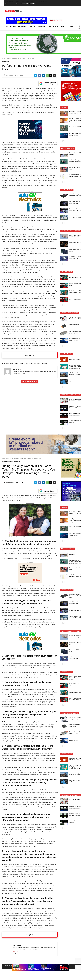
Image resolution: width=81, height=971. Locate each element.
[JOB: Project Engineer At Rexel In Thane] (64, 381)
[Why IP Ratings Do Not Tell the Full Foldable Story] (64, 203)
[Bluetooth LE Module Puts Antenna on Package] (64, 236)
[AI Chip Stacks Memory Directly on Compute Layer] (64, 258)
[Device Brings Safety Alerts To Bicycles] (64, 251)
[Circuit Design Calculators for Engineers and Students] (64, 400)
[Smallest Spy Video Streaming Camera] (64, 169)
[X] (67, 1)
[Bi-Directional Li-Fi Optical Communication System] (64, 113)
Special (7, 58)
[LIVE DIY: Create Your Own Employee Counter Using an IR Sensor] (64, 277)
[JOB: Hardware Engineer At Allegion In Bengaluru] (64, 374)
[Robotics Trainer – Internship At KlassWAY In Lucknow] (64, 359)
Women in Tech (29, 363)
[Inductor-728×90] (34, 23)
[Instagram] (63, 1)
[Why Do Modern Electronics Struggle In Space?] (64, 135)
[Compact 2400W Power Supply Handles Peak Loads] (64, 340)
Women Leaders (37, 363)
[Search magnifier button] (79, 27)
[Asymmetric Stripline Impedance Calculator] (64, 422)
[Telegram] (35, 75)
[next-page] (63, 141)
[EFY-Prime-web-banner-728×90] (40, 970)
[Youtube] (70, 1)
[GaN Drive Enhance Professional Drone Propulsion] (64, 333)
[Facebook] (61, 1)
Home (3, 58)
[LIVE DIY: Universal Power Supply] (64, 285)
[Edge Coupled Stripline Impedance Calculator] (64, 415)
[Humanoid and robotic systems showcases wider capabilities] (64, 210)
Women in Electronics (19, 363)
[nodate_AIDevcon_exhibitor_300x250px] (30, 139)
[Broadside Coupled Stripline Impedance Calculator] (64, 408)
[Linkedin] (65, 1)
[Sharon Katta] (5, 75)
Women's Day (45, 363)
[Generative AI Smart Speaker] (64, 128)
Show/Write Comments (29, 381)
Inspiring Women (13, 58)
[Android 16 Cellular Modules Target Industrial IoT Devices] (64, 217)
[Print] (54, 75)
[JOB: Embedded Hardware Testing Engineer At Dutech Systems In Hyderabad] (64, 366)
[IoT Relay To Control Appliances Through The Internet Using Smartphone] (64, 120)
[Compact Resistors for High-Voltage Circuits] (64, 326)
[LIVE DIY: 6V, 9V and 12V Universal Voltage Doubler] (64, 292)
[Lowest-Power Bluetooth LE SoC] (64, 244)
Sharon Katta (9, 75)
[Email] (50, 75)
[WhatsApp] (47, 75)
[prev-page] (61, 141)
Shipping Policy (7, 967)
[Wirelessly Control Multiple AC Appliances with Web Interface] (64, 176)
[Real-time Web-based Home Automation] (64, 154)
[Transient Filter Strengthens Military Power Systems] (64, 318)
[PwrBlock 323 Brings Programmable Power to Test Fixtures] (64, 195)
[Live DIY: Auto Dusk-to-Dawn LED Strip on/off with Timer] (64, 299)
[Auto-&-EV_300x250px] (30, 211)
